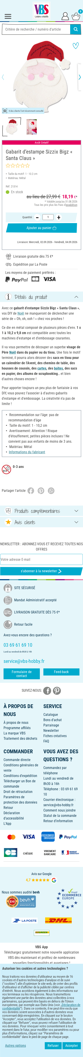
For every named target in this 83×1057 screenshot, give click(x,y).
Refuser (53, 1045)
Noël (20, 313)
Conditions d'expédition (20, 776)
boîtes (58, 368)
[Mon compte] (65, 16)
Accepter (71, 1045)
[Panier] (76, 16)
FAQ (46, 741)
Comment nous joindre (59, 810)
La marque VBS (14, 733)
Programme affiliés (17, 728)
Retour (8, 808)
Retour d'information (58, 821)
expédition (71, 204)
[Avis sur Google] (42, 878)
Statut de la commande (60, 816)
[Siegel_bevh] (21, 901)
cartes (41, 368)
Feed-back (61, 672)
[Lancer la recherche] (75, 29)
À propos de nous (16, 722)
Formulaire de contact (22, 674)
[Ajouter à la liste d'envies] (75, 45)
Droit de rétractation (18, 792)
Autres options (15, 1045)
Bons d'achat (52, 720)
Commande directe (17, 760)
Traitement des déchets (20, 738)
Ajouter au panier (39, 228)
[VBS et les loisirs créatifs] (41, 10)
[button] (7, 77)
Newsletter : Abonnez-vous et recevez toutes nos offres (41, 546)
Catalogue (50, 714)
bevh (36, 892)
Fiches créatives (55, 736)
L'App (7, 823)
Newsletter (51, 730)
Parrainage (51, 725)
